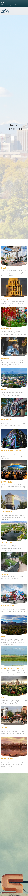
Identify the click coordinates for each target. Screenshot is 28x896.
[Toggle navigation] (25, 11)
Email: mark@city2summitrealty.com (10, 5)
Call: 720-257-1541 (7, 4)
